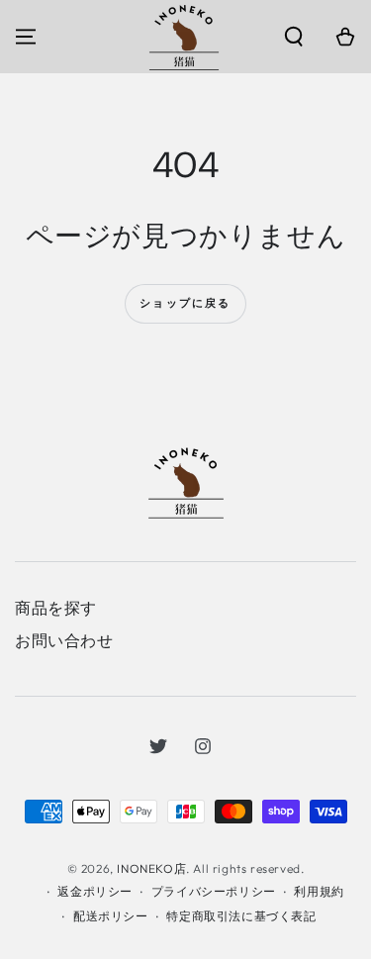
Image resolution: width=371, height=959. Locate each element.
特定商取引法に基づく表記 (241, 916)
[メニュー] (25, 36)
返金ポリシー (95, 891)
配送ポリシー (110, 916)
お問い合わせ (64, 640)
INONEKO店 (151, 868)
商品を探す (56, 608)
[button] (294, 36)
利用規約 (318, 891)
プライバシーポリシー (213, 891)
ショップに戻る (185, 303)
